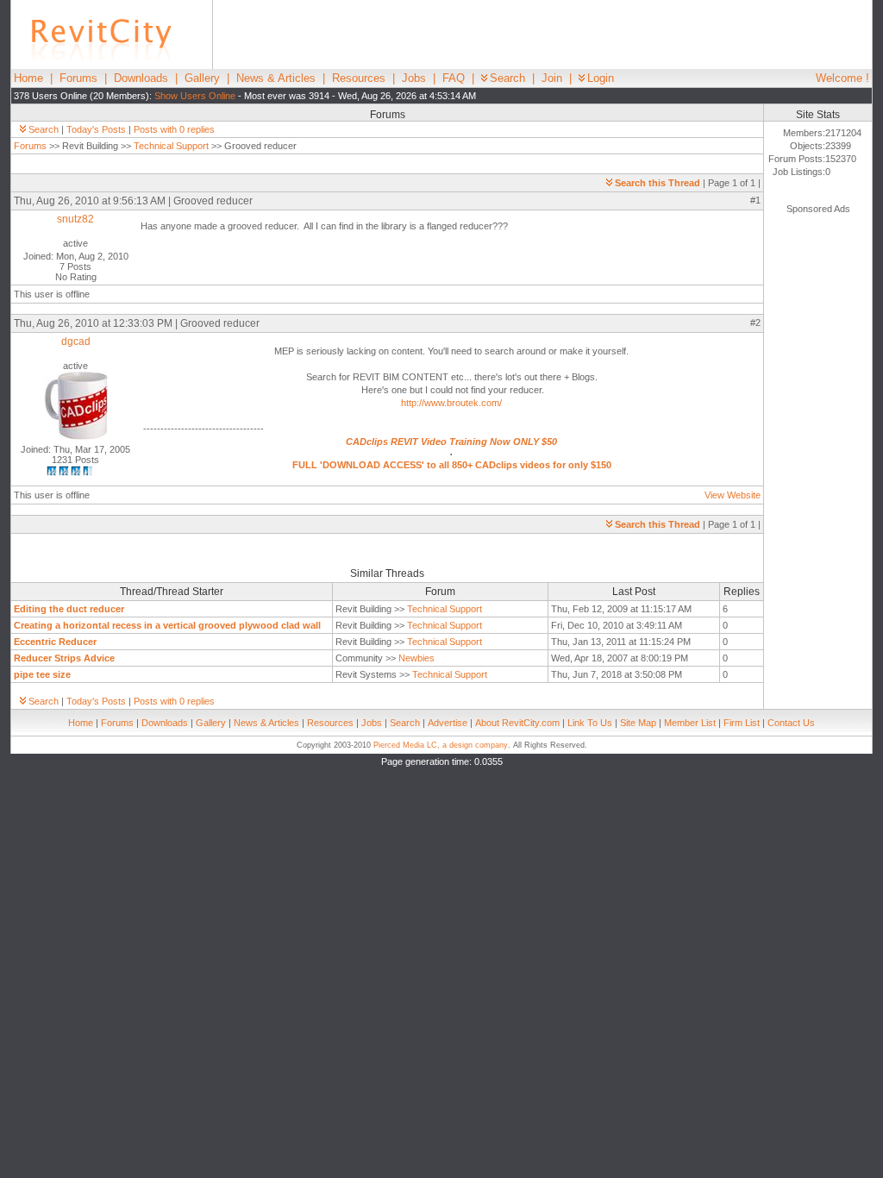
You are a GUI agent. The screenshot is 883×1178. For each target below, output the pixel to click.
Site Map (638, 722)
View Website (733, 495)
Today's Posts (96, 129)
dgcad (76, 341)
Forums (78, 78)
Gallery (202, 78)
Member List (690, 722)
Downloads (141, 78)
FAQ (453, 78)
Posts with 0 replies (174, 129)
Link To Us (589, 722)
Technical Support (171, 146)
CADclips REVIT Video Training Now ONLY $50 (451, 441)
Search (507, 78)
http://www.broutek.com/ (451, 403)
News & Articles (276, 78)
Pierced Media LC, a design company (440, 745)
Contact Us (791, 722)
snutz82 (75, 219)
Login (600, 78)
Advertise (447, 722)
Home (28, 78)
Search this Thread (657, 183)
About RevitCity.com (517, 722)
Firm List (741, 722)
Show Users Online (194, 96)
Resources (358, 78)
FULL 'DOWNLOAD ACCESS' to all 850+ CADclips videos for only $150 (451, 465)
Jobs (414, 78)
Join (552, 78)
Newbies (416, 658)
